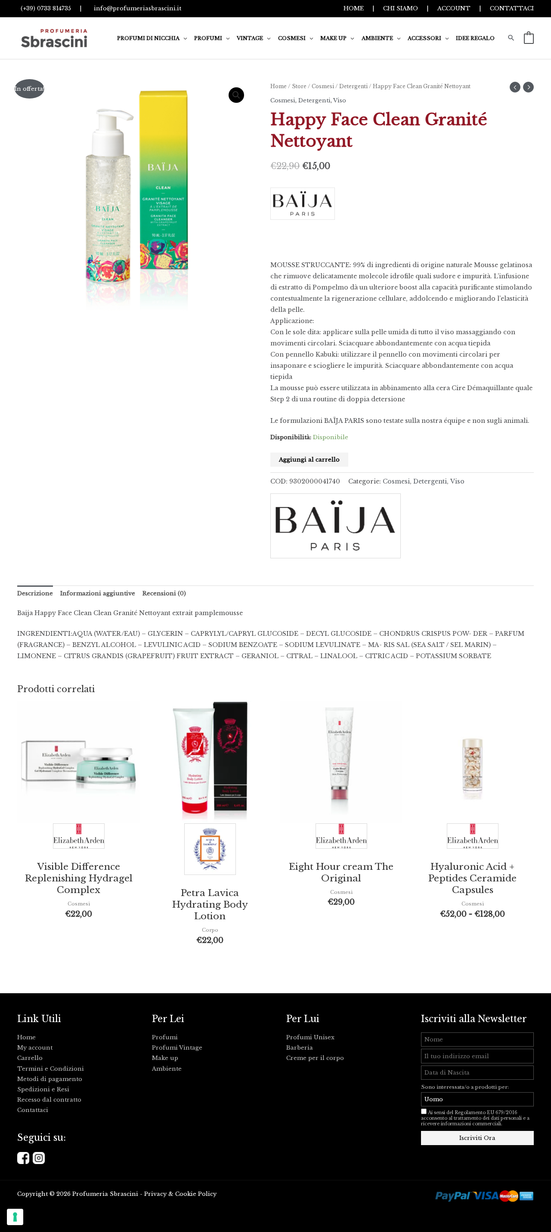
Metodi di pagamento (49, 1079)
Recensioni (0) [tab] (164, 593)
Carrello (30, 1058)
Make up (165, 1058)
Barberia (299, 1047)
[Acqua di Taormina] (210, 851)
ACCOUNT (454, 8)
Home (278, 86)
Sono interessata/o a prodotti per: (465, 1087)
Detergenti (353, 86)
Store (299, 86)
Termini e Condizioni (50, 1068)
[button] (183, 38)
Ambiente (167, 1068)
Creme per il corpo (315, 1058)
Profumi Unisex (310, 1037)
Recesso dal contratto (49, 1099)
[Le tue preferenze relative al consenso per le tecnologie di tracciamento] (15, 1217)
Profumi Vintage (177, 1047)
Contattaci (32, 1110)
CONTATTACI (512, 8)
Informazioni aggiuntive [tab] (97, 593)
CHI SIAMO (400, 8)
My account (35, 1047)
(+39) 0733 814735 (44, 8)
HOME (354, 8)
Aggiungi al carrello (309, 459)
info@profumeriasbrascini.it (135, 8)
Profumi (165, 1037)
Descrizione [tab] (35, 593)
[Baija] (402, 206)
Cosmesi (323, 86)
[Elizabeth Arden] (79, 838)
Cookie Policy (196, 1194)
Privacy (155, 1194)
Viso (339, 100)
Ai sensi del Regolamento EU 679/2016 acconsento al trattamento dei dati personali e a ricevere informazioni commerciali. (475, 1118)
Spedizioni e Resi (43, 1089)
